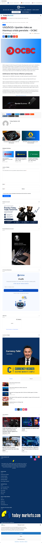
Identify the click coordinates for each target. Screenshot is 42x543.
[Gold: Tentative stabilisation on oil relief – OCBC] (8, 154)
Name (4, 184)
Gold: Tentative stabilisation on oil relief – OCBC (8, 159)
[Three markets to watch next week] (30, 422)
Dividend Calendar (4, 476)
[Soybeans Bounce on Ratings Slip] (6, 404)
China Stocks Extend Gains (14, 382)
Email (4, 188)
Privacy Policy (22, 541)
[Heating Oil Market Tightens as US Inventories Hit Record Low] (30, 441)
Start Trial (21, 290)
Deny (21, 536)
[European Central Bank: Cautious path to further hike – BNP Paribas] (33, 154)
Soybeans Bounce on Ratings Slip (16, 402)
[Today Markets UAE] (8, 15)
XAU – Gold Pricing (4, 488)
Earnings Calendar (4, 479)
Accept (21, 533)
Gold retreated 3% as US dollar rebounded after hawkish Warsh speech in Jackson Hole (22, 18)
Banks (7, 22)
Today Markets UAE (7, 33)
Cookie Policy (17, 541)
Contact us (3, 501)
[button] (40, 524)
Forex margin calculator (5, 481)
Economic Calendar (4, 477)
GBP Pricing (3, 492)
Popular (11, 378)
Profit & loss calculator (5, 474)
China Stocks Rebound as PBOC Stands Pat (18, 387)
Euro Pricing (3, 490)
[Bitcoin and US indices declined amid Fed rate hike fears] (11, 441)
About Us (25, 541)
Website (23, 188)
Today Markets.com (4, 504)
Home (4, 22)
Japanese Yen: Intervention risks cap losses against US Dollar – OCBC (20, 159)
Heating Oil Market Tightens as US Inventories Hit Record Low (30, 449)
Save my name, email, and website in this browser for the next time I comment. (17, 193)
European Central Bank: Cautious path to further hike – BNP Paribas (33, 159)
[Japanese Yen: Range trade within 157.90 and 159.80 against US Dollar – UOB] (6, 394)
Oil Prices (2, 493)
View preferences (21, 539)
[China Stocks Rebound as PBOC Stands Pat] (6, 389)
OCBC (4, 24)
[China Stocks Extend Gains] (6, 384)
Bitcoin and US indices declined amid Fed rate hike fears (11, 449)
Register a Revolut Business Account (21, 95)
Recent (31, 378)
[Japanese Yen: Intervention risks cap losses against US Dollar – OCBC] (21, 154)
